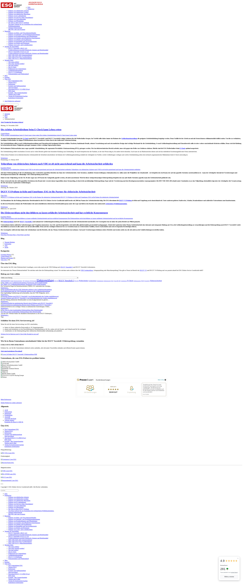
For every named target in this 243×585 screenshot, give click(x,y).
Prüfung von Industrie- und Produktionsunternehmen (24, 34)
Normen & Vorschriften (12, 46)
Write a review (229, 576)
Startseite (7, 114)
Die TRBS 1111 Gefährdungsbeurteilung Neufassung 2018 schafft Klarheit (23, 284)
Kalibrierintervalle (107, 280)
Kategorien (8, 244)
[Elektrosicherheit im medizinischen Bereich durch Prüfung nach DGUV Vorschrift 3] (27, 303)
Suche (6, 247)
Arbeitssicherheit (5, 281)
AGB (6, 410)
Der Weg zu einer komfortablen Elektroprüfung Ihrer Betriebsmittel (21, 312)
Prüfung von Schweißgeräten (17, 19)
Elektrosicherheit (156, 281)
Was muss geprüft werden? (16, 63)
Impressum (8, 413)
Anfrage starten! (14, 421)
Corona (11, 281)
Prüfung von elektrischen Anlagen (18, 10)
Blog (6, 75)
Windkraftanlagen (100, 280)
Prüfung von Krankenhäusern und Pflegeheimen (22, 36)
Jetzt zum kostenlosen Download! (11, 351)
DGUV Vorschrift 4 (145, 280)
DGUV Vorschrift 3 (26, 221)
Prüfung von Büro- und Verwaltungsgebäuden (22, 33)
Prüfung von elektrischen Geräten (18, 12)
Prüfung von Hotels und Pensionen (18, 43)
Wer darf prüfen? (13, 65)
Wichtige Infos (9, 60)
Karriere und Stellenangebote (17, 86)
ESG (29, 7)
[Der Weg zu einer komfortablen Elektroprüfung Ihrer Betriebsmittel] (22, 310)
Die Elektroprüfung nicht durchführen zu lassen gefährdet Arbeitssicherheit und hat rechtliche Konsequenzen (54, 212)
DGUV (112, 280)
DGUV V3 (143, 270)
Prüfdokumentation (137, 280)
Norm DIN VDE (117, 280)
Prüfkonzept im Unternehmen (17, 69)
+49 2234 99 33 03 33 (35, 2)
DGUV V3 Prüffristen (15, 72)
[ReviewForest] (7, 462)
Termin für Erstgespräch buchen (18, 97)
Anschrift (10, 417)
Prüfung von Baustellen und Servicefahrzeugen (22, 41)
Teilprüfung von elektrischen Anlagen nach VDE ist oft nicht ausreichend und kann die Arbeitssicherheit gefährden (57, 164)
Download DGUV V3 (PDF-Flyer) (19, 90)
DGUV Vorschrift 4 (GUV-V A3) (28, 52)
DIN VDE (56, 280)
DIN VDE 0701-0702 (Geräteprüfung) (20, 57)
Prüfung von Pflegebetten (16, 21)
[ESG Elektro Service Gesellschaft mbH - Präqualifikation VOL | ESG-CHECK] (8, 453)
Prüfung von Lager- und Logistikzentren (20, 45)
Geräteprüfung (92, 281)
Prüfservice (31, 9)
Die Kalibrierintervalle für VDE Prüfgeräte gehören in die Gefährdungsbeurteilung (25, 291)
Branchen (7, 31)
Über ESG (8, 79)
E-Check (26, 138)
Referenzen (11, 84)
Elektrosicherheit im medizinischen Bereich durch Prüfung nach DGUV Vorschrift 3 (26, 305)
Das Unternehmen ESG (15, 81)
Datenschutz (8, 412)
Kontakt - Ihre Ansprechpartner (17, 93)
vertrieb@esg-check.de (35, 4)
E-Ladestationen (124, 280)
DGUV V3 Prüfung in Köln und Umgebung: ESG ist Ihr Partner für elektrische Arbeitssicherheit (48, 191)
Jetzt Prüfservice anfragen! (12, 101)
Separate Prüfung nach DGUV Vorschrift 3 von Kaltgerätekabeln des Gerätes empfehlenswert (29, 298)
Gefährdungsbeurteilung (15, 70)
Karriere (7, 77)
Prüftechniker (83, 281)
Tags (6, 117)
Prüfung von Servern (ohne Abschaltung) (20, 17)
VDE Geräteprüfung (87, 270)
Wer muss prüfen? (13, 62)
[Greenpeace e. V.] (8, 459)
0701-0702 (77, 280)
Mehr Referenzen (6, 399)
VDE (23, 280)
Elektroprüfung (8, 221)
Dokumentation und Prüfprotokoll (18, 74)
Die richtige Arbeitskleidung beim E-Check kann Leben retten (31, 129)
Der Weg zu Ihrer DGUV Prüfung (25, 24)
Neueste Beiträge (10, 242)
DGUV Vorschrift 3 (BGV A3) (28, 49)
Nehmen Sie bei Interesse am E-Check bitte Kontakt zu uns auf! (20, 334)
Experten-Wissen (6, 168)
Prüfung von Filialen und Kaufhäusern (19, 40)
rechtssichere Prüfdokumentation (116, 204)
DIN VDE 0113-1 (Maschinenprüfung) (20, 58)
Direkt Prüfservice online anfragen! (11, 403)
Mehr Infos (161, 380)
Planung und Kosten (7, 258)
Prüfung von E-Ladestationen (17, 16)
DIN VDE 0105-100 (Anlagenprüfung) (20, 55)
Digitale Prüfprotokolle (16, 28)
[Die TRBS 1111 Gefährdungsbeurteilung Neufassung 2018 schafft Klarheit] (24, 283)
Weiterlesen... (5, 288)
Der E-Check (12, 67)
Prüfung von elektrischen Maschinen (19, 14)
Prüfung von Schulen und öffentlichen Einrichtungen (24, 38)
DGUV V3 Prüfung (125, 200)
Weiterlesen (4, 158)
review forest (234, 572)
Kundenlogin (8, 415)
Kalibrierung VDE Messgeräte (30, 280)
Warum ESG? (12, 82)
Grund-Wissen (5, 133)
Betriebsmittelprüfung (18, 280)
